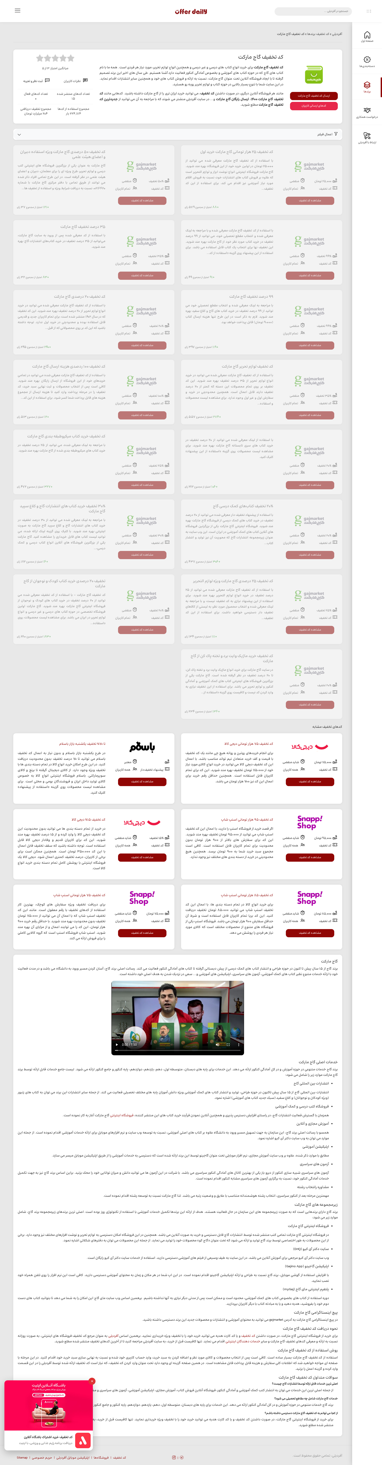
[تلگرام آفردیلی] (181, 1458)
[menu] (17, 11)
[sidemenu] (368, 11)
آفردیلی (113, 1336)
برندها (367, 92)
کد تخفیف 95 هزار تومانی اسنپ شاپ (247, 819)
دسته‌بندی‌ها (367, 66)
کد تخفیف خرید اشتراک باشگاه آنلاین (48, 1437)
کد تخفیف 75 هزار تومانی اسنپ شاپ (79, 895)
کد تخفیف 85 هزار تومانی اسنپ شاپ (247, 895)
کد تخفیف (248, 1336)
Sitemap (22, 1457)
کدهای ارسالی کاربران (314, 106)
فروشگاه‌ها (101, 1457)
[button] (177, 134)
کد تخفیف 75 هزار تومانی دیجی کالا (248, 744)
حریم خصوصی (42, 1457)
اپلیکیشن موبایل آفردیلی (73, 1457)
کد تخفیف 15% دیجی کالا (88, 819)
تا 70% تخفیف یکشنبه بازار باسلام (82, 744)
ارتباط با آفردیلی (367, 142)
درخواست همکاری (367, 117)
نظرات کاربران (72, 81)
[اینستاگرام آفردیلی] (174, 1458)
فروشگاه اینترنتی (122, 1115)
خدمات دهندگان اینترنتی (242, 1341)
